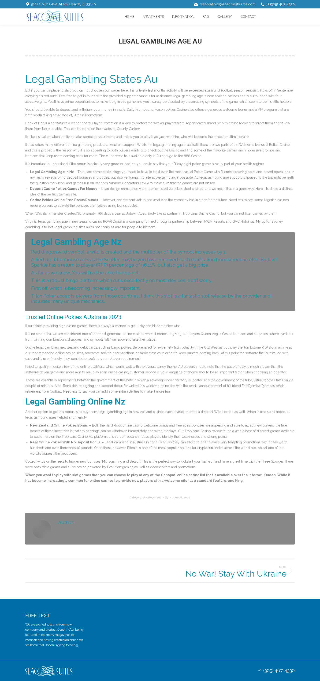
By (166, 497)
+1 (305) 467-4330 (276, 670)
